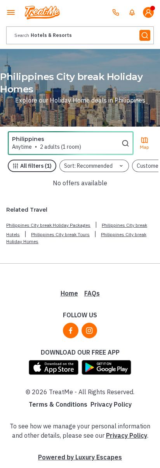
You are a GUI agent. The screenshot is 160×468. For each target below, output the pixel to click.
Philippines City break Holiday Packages (48, 225)
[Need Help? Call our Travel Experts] (115, 12)
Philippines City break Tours (60, 234)
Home (69, 293)
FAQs (92, 293)
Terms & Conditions (58, 404)
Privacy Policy (111, 404)
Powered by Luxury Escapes (80, 457)
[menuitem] (132, 12)
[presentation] (80, 35)
